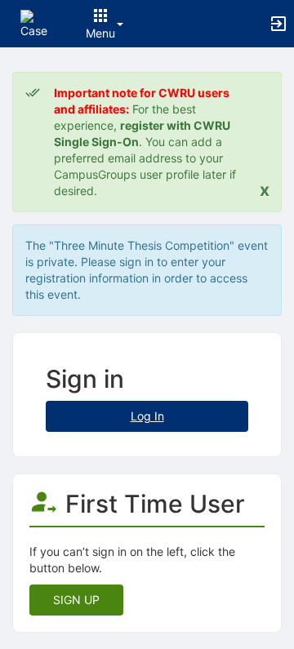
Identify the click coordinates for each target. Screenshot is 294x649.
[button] (34, 22)
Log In (147, 416)
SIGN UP (76, 600)
